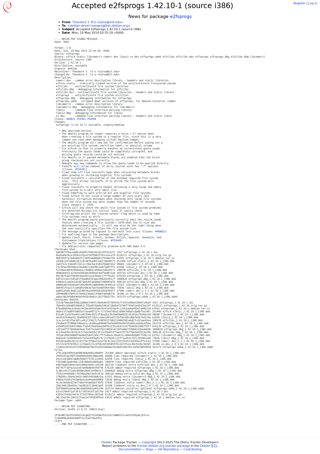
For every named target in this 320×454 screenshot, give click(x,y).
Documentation (130, 449)
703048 (91, 118)
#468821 (160, 231)
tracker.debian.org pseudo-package (163, 446)
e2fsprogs (181, 16)
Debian (106, 442)
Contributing (193, 449)
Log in (312, 3)
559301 (81, 118)
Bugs (149, 449)
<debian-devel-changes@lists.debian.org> (98, 25)
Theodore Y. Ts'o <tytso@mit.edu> (97, 22)
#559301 (80, 169)
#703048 (116, 240)
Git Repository (168, 449)
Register (300, 3)
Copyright (149, 442)
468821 (70, 118)
